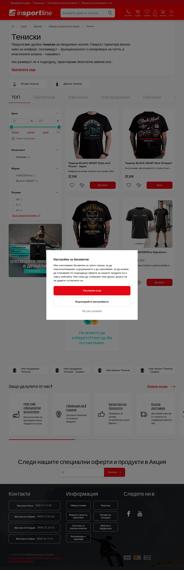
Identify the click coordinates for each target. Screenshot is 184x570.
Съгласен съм (92, 290)
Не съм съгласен (92, 310)
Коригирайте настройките (92, 301)
